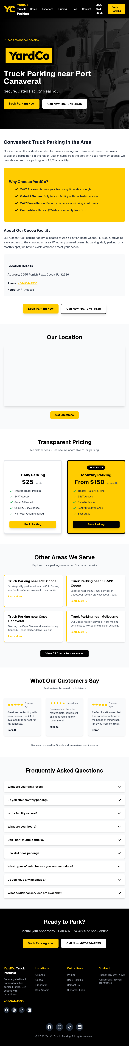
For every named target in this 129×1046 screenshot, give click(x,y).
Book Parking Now (21, 103)
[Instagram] (14, 1010)
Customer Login (76, 990)
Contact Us (73, 985)
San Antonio (42, 990)
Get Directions (64, 415)
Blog (74, 9)
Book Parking (116, 9)
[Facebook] (6, 1010)
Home (33, 9)
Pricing (62, 9)
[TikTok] (22, 1010)
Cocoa (39, 980)
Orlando (40, 975)
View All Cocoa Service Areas (64, 653)
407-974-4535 (99, 9)
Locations (47, 9)
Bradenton (41, 985)
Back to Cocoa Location (23, 40)
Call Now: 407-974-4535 (64, 104)
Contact (86, 9)
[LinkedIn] (29, 1010)
